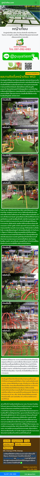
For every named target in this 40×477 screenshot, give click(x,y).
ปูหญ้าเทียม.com (7, 2)
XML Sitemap (7, 451)
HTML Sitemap (18, 451)
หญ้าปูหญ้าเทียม (17, 441)
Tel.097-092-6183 (10, 474)
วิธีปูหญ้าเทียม (8, 448)
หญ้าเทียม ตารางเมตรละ (22, 444)
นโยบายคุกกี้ (20, 458)
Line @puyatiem (30, 474)
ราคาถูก (26, 441)
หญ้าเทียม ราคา (8, 444)
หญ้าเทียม (7, 441)
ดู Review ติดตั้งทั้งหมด (32, 74)
